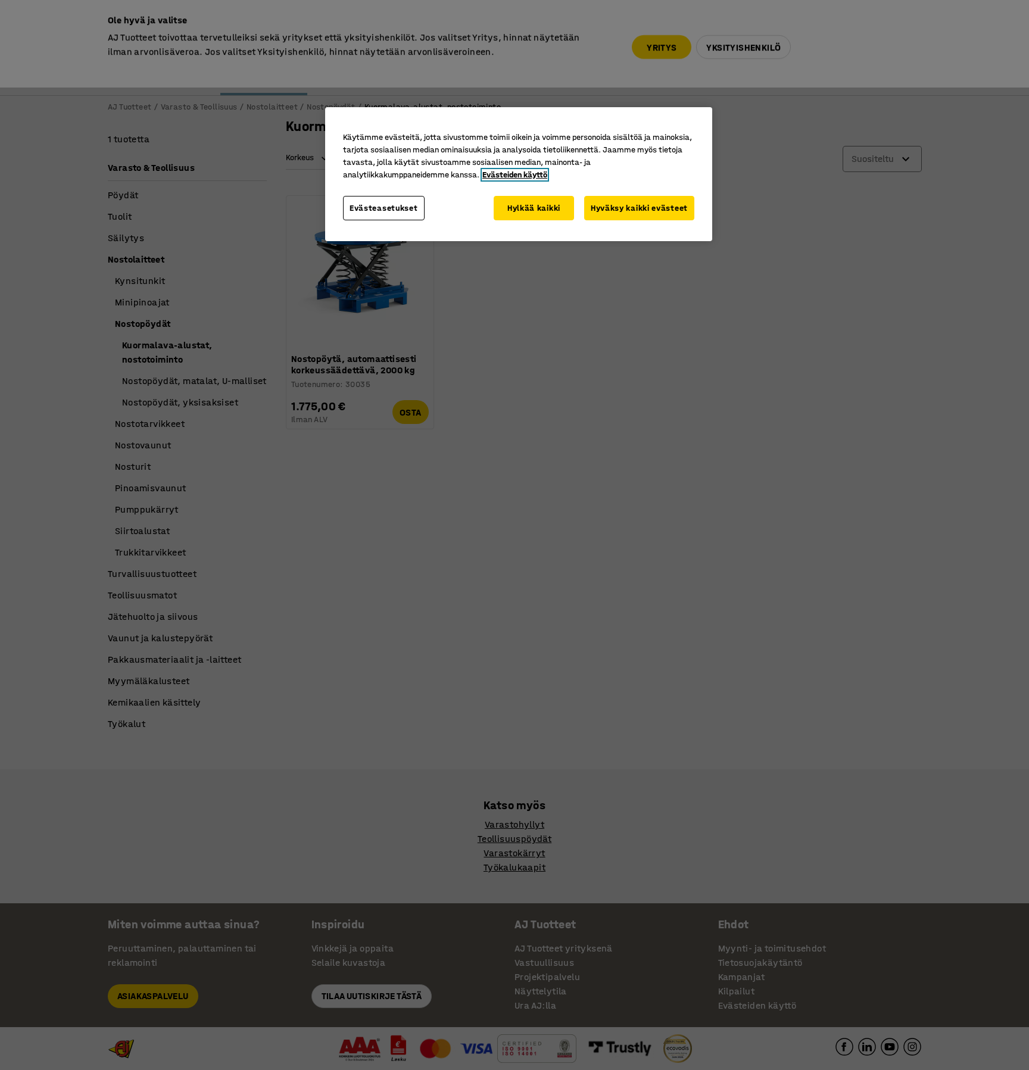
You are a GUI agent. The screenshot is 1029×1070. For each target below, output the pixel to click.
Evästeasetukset (384, 208)
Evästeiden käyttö (514, 175)
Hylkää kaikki (533, 208)
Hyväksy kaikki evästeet (639, 208)
